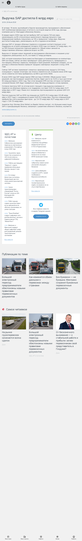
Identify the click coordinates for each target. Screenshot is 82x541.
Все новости (8, 239)
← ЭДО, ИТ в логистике (9, 11)
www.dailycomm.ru (9, 110)
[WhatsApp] (76, 124)
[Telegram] (79, 124)
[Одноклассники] (70, 124)
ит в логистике (30, 115)
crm (22, 115)
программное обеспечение (12, 115)
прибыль (37, 115)
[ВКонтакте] (67, 124)
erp (24, 115)
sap (3, 115)
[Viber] (73, 124)
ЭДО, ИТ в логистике (36, 356)
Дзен (4, 345)
